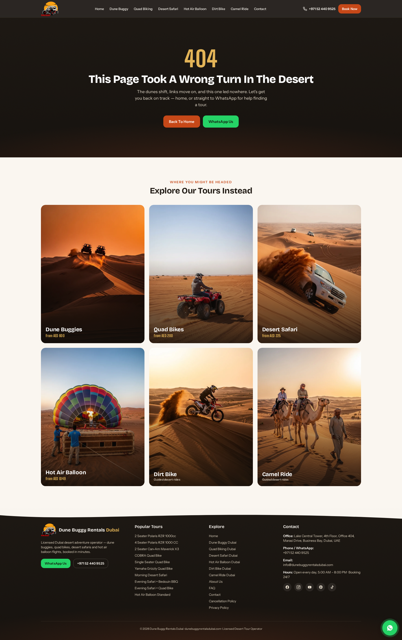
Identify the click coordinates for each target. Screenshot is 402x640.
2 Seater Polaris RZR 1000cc (155, 536)
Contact (260, 9)
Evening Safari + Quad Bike (154, 588)
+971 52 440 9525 (322, 9)
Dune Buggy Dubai (222, 542)
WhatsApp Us (220, 121)
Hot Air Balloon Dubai (224, 562)
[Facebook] (287, 587)
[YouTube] (309, 587)
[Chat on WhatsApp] (389, 627)
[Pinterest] (321, 587)
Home (99, 9)
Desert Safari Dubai (223, 555)
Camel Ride (239, 9)
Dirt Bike (218, 9)
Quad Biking (143, 9)
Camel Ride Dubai (222, 575)
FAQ (212, 588)
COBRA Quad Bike (148, 555)
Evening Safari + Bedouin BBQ (156, 581)
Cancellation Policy (222, 601)
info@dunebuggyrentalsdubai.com (308, 565)
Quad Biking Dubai (222, 549)
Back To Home (181, 121)
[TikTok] (332, 587)
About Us (216, 581)
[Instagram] (298, 587)
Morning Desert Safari (151, 575)
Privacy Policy (219, 608)
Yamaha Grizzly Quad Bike (154, 568)
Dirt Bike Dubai (220, 568)
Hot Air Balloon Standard (152, 595)
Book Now (349, 9)
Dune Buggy (119, 9)
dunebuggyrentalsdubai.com (203, 628)
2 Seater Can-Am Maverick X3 (157, 549)
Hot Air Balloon (195, 9)
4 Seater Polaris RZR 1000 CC (156, 542)
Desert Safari (168, 9)
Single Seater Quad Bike (152, 562)
